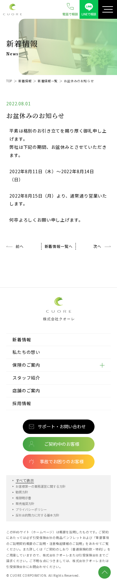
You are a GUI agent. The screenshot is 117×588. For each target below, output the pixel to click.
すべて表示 (25, 480)
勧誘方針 (22, 492)
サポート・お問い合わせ (62, 426)
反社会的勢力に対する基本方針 (37, 515)
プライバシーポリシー (31, 509)
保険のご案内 (26, 365)
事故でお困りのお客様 (62, 461)
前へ (20, 246)
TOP (9, 80)
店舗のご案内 (26, 390)
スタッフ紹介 (26, 377)
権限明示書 (23, 497)
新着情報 (25, 80)
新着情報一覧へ (59, 246)
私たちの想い (26, 352)
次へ (97, 246)
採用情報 (21, 403)
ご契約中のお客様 (61, 444)
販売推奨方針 (25, 503)
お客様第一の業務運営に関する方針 (41, 486)
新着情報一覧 (48, 80)
